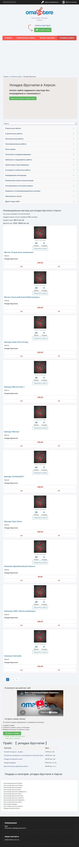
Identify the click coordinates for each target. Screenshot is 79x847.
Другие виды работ (12, 201)
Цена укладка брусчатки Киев (12, 789)
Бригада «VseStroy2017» (14, 476)
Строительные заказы (26, 38)
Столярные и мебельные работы (18, 170)
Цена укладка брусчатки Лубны (13, 802)
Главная (8, 38)
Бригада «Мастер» (11, 432)
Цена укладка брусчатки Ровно (12, 794)
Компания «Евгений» (13, 656)
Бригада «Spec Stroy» (13, 521)
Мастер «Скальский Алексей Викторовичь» (22, 297)
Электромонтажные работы (15, 144)
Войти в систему (71, 2)
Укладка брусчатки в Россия (12, 808)
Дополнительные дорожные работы (16, 766)
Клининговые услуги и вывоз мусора (19, 180)
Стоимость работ (67, 38)
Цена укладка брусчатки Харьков (13, 785)
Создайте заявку (44, 30)
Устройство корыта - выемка (13, 752)
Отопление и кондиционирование (18, 154)
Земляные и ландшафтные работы (18, 160)
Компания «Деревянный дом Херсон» (19, 566)
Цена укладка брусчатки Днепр (13, 787)
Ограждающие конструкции (15, 175)
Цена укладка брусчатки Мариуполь (14, 800)
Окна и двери (10, 149)
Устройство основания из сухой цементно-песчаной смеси (24, 755)
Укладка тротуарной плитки (13, 759)
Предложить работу (40, 248)
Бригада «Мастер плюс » (14, 387)
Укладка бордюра (10, 762)
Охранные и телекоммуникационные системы (22, 191)
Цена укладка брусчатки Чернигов (13, 798)
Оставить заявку (12, 733)
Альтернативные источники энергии (19, 186)
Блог (6, 826)
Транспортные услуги (13, 196)
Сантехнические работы (14, 139)
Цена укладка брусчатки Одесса (13, 783)
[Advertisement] (39, 56)
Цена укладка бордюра (10, 804)
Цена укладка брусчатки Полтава (13, 796)
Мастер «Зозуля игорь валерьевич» (19, 252)
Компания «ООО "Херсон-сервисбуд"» (20, 611)
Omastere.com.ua (9, 2)
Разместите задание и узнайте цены (23, 98)
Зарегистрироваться (51, 2)
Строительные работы (14, 133)
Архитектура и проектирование (17, 165)
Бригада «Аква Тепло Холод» (16, 342)
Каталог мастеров (47, 38)
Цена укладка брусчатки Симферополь (15, 791)
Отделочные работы (13, 128)
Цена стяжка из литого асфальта (13, 806)
